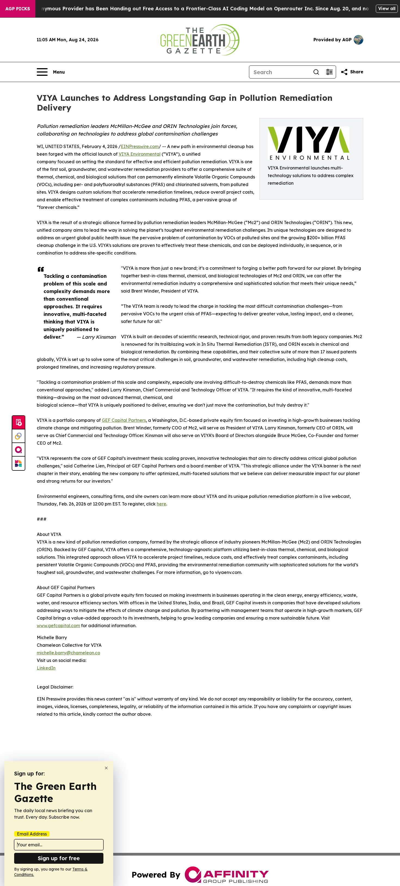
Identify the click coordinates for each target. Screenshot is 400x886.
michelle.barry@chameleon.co (68, 652)
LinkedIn (46, 668)
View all (386, 8)
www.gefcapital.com (58, 625)
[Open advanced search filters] (329, 72)
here (161, 504)
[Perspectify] (18, 436)
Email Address (32, 834)
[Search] (316, 72)
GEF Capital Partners (124, 420)
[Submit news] (18, 422)
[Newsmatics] (18, 463)
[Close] (106, 768)
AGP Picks (17, 8)
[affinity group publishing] (18, 450)
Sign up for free (59, 858)
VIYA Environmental (140, 154)
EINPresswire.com (140, 146)
